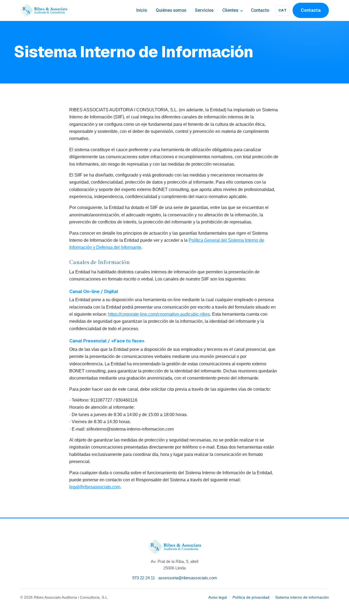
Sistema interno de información (302, 597)
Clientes (230, 10)
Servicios (204, 10)
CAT (282, 10)
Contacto (260, 10)
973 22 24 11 (143, 577)
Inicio (141, 10)
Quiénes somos (171, 10)
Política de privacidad (251, 597)
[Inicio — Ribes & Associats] (43, 10)
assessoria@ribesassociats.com (187, 577)
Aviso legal (217, 597)
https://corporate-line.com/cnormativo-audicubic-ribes (159, 314)
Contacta (311, 10)
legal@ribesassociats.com (94, 487)
